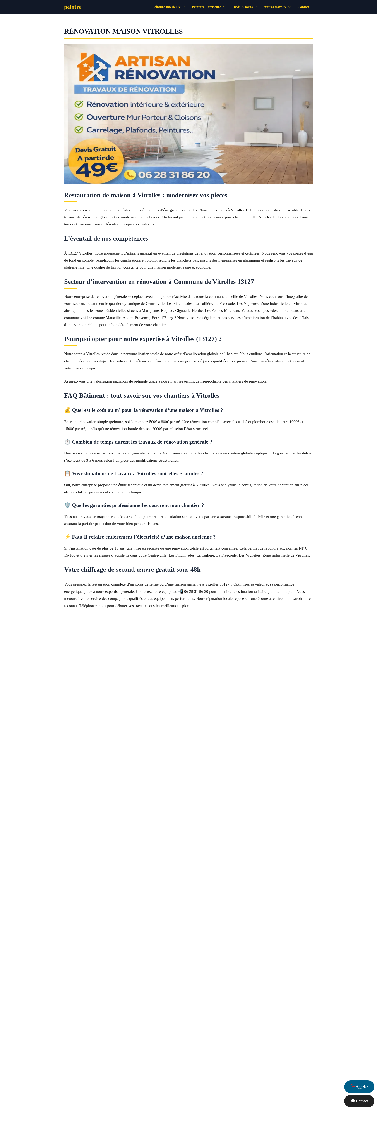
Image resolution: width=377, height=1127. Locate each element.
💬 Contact (359, 1101)
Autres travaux (275, 7)
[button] (183, 7)
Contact (303, 7)
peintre (73, 7)
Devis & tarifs (242, 7)
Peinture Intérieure (166, 7)
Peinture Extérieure (206, 7)
